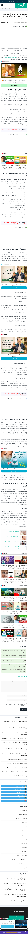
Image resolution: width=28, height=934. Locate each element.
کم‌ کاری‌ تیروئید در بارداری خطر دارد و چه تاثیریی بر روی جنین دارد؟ (14, 222)
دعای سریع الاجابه (23, 835)
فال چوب (8, 919)
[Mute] (5, 77)
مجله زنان (6, 22)
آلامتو (26, 8)
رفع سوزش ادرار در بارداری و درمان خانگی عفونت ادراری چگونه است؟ (14, 15)
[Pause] (3, 77)
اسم (22, 916)
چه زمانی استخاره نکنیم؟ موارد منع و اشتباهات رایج (16, 776)
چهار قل (25, 839)
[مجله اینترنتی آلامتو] (21, 5)
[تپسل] (2, 61)
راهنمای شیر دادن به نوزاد (14, 531)
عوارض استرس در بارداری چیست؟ (12, 541)
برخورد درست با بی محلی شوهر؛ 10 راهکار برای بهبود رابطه (14, 656)
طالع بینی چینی (20, 919)
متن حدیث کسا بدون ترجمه (21, 818)
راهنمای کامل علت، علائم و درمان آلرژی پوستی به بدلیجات (13, 660)
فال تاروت (14, 919)
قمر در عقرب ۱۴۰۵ (23, 810)
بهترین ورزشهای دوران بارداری (13, 536)
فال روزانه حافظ (23, 868)
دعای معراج (24, 822)
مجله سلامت (23, 8)
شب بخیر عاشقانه (23, 814)
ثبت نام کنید (7, 927)
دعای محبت (12, 916)
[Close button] (27, 929)
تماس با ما (3, 1)
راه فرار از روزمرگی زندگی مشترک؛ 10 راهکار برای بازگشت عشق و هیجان (14, 665)
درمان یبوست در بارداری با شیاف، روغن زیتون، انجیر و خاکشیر (14, 394)
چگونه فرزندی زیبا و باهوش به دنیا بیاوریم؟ (12, 547)
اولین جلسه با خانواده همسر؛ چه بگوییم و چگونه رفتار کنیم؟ (13, 670)
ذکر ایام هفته (24, 843)
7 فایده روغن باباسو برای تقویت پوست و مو (17, 759)
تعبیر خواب (11, 1)
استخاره (18, 1)
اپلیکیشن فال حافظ (23, 864)
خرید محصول (14, 288)
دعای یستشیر (24, 826)
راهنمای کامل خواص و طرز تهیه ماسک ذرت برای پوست (15, 767)
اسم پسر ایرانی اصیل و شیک (21, 855)
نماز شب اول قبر (23, 851)
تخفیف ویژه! (14, 85)
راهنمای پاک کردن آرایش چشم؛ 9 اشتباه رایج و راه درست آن (14, 771)
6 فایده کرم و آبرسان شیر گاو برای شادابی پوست (16, 763)
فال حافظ (21, 1)
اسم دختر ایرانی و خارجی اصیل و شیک (19, 859)
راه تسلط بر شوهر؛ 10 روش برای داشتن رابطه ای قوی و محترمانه (14, 651)
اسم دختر (14, 1)
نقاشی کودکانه (24, 847)
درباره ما (7, 1)
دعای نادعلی (24, 831)
